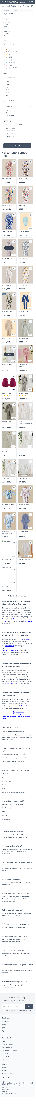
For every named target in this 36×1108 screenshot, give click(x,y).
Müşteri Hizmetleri (7, 1074)
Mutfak (4, 1024)
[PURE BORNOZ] (9, 328)
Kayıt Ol (29, 1006)
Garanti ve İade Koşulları (9, 1051)
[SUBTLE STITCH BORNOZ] (9, 439)
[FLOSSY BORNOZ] (25, 439)
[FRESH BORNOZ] (9, 549)
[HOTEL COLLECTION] (25, 468)
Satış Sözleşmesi (7, 1054)
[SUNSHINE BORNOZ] (25, 301)
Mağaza (4, 1071)
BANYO (11, 14)
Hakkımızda (5, 1060)
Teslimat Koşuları (7, 1047)
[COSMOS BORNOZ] (9, 195)
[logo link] (13, 6)
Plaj (3, 1031)
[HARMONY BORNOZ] (25, 221)
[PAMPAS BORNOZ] (9, 275)
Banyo (4, 1034)
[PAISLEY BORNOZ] (9, 168)
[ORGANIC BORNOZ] (25, 549)
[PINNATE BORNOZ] (25, 168)
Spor (3, 1027)
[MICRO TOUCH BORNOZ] (25, 354)
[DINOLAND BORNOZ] (9, 494)
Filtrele (17, 145)
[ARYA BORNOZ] (9, 576)
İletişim (4, 1067)
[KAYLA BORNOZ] (25, 383)
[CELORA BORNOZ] (25, 494)
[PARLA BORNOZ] (9, 411)
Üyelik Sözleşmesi (7, 1057)
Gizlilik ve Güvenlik (7, 1044)
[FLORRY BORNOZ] (9, 301)
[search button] (31, 10)
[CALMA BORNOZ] (25, 521)
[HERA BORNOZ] (9, 383)
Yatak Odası (5, 1021)
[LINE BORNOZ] (25, 248)
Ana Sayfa (4, 14)
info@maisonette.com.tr (9, 1093)
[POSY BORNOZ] (25, 275)
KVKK (3, 1041)
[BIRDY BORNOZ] (25, 195)
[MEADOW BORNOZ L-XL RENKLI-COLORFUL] (9, 521)
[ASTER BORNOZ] (9, 221)
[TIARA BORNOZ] (9, 468)
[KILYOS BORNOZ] (25, 328)
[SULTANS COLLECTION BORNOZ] (25, 411)
